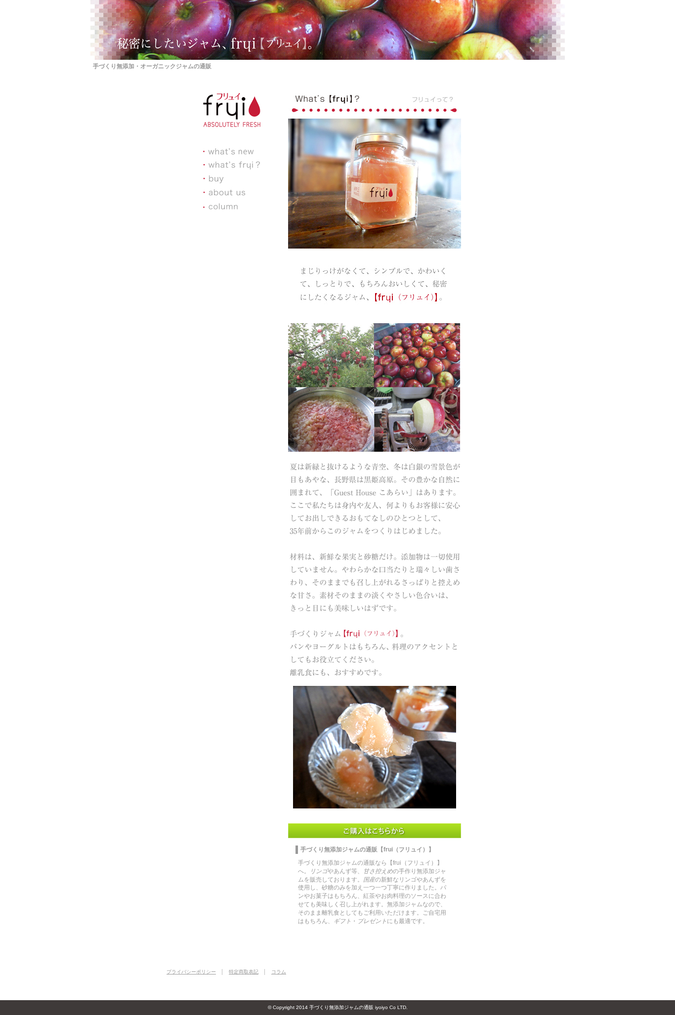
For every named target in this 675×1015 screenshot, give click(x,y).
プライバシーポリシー (191, 971)
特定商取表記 (243, 971)
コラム (278, 971)
